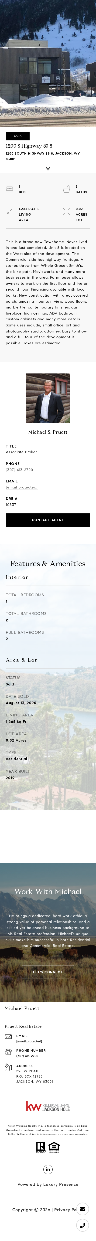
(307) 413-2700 (19, 470)
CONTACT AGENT (48, 520)
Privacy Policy (69, 1209)
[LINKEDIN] (48, 1169)
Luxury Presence (61, 1184)
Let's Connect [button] (48, 972)
